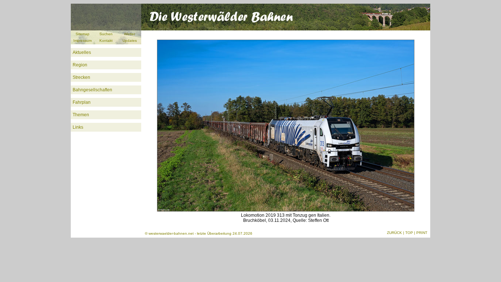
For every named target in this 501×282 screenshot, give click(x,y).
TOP (409, 233)
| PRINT (420, 233)
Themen (81, 114)
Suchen (106, 34)
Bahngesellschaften (92, 89)
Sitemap (82, 34)
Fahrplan (82, 102)
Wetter (129, 34)
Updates (129, 41)
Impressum (82, 41)
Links (78, 127)
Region (80, 64)
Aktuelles (82, 52)
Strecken (81, 77)
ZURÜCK (394, 233)
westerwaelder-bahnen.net (171, 233)
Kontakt (106, 41)
